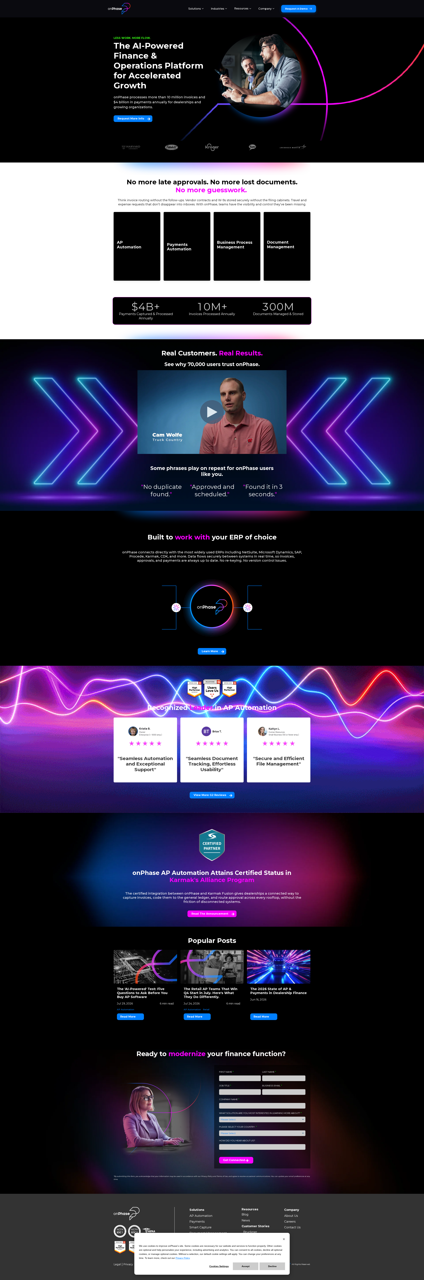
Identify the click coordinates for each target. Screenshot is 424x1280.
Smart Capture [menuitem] (200, 1227)
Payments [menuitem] (197, 1221)
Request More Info (131, 118)
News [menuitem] (246, 1220)
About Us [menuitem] (291, 1216)
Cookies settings (219, 1266)
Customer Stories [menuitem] (255, 1226)
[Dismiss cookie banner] (284, 1239)
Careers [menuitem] (290, 1221)
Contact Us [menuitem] (292, 1227)
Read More (128, 1016)
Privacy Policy (183, 1258)
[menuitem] (196, 8)
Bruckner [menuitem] (250, 1232)
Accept (246, 1266)
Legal (117, 1264)
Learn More (210, 651)
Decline (272, 1266)
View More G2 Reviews (210, 795)
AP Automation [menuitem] (200, 1216)
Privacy (128, 1264)
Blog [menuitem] (245, 1214)
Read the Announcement (209, 913)
